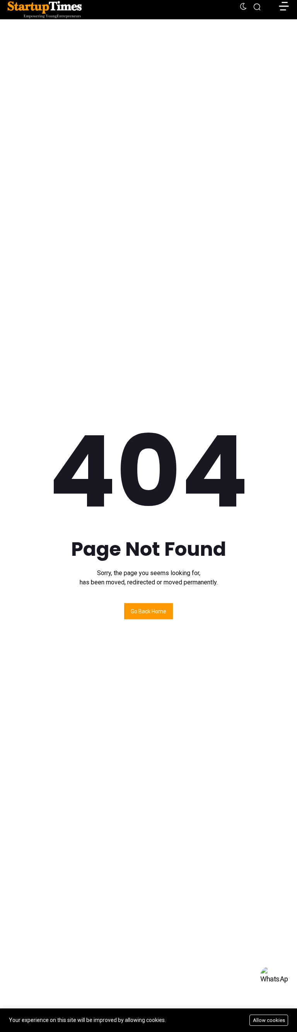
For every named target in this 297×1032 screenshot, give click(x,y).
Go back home (148, 611)
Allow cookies (269, 1020)
